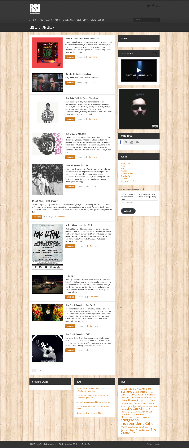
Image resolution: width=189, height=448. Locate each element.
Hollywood (129, 403)
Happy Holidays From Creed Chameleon (82, 38)
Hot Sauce (138, 403)
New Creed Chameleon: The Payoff (80, 305)
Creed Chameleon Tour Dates (77, 165)
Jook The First (148, 403)
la (153, 406)
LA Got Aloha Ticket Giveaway (45, 200)
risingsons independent (132, 421)
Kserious (124, 178)
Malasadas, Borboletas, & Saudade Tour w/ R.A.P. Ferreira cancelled (93, 389)
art (149, 388)
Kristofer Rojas (126, 176)
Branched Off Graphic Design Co (77, 444)
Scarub (141, 427)
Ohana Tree (134, 414)
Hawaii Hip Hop (139, 400)
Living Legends (130, 412)
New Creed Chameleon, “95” (77, 334)
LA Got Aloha (68, 19)
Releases (48, 19)
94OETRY (69, 275)
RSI (147, 423)
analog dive (132, 388)
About (86, 19)
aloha (123, 389)
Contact (101, 19)
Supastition (146, 430)
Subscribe (128, 211)
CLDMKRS (125, 394)
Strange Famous (136, 430)
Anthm (123, 166)
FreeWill (124, 171)
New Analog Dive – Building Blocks (90, 413)
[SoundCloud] (137, 142)
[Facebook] (153, 6)
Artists (32, 19)
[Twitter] (148, 6)
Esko (122, 168)
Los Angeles (142, 411)
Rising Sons (147, 417)
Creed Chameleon (141, 394)
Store (93, 19)
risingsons (139, 417)
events (142, 397)
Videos (78, 19)
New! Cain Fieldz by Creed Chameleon (81, 98)
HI (150, 400)
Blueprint (149, 392)
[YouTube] (158, 6)
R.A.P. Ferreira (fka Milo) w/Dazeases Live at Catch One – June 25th (93, 396)
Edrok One (130, 397)
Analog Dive (125, 163)
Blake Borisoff (139, 391)
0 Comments (92, 57)
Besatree (126, 391)
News (40, 19)
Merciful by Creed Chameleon (78, 73)
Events (57, 19)
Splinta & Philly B (127, 181)
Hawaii (125, 400)
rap (142, 414)
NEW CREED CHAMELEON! (75, 133)
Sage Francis (133, 427)
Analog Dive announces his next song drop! (93, 402)
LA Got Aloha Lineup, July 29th (78, 225)
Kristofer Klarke (127, 173)
